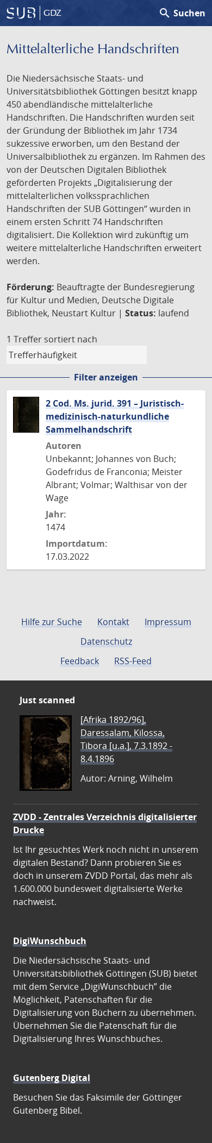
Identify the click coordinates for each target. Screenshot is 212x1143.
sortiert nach (70, 339)
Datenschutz (106, 641)
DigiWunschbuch (49, 941)
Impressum (168, 622)
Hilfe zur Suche (51, 622)
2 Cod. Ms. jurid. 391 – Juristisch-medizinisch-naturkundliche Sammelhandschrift (115, 416)
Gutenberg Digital (51, 1078)
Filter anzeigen (106, 377)
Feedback (79, 661)
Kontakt (113, 622)
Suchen (181, 13)
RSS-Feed (133, 661)
